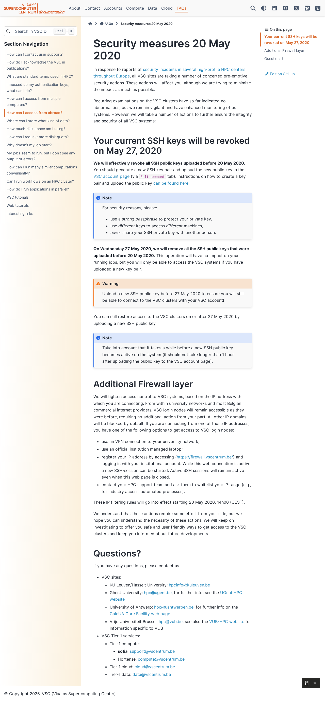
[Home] (90, 23)
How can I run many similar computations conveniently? (42, 170)
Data (152, 8)
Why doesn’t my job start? (29, 145)
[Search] (253, 8)
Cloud (167, 8)
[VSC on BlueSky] (307, 8)
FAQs (181, 8)
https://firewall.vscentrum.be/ (205, 456)
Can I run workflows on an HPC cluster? (40, 181)
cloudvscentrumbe (155, 666)
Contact (92, 8)
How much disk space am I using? (36, 128)
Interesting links (20, 213)
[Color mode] (264, 8)
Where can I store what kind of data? (38, 121)
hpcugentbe (158, 592)
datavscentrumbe (152, 674)
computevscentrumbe (161, 659)
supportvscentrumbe (152, 651)
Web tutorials (18, 205)
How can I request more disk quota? (38, 137)
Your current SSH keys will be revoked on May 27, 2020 (290, 39)
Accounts (113, 8)
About (74, 8)
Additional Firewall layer (284, 50)
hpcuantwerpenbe (173, 607)
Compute (135, 8)
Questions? (273, 58)
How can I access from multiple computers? (33, 101)
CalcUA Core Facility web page (140, 613)
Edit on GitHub (282, 74)
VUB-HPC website (226, 621)
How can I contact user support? (34, 54)
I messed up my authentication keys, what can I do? (38, 87)
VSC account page (111, 176)
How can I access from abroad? (34, 112)
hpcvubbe (171, 621)
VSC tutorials (18, 197)
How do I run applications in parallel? (38, 189)
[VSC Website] (318, 8)
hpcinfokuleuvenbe (189, 584)
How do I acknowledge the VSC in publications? (36, 65)
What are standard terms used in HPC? (40, 76)
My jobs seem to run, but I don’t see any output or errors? (41, 156)
